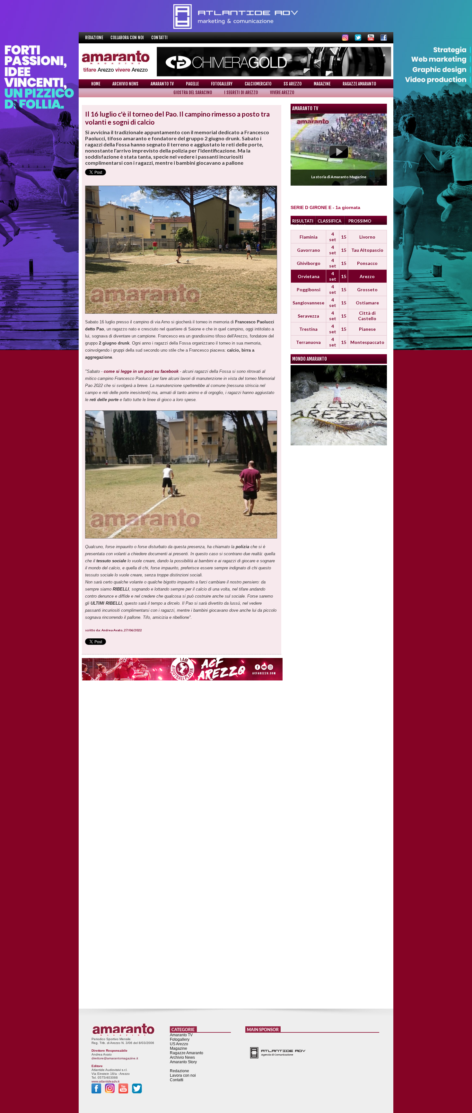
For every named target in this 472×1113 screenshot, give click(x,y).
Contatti (159, 37)
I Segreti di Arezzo (241, 92)
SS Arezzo (293, 83)
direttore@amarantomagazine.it (115, 1058)
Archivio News (125, 83)
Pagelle (192, 83)
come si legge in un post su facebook (141, 371)
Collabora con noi (127, 37)
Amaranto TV (162, 83)
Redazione (94, 37)
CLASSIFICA (329, 220)
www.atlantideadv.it (105, 1081)
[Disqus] (181, 764)
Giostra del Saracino (192, 92)
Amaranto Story (183, 1062)
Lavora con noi (183, 1075)
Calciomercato (258, 83)
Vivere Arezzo (282, 92)
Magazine (322, 83)
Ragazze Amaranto (359, 83)
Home (95, 83)
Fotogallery (221, 83)
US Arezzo (179, 1044)
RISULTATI (302, 220)
